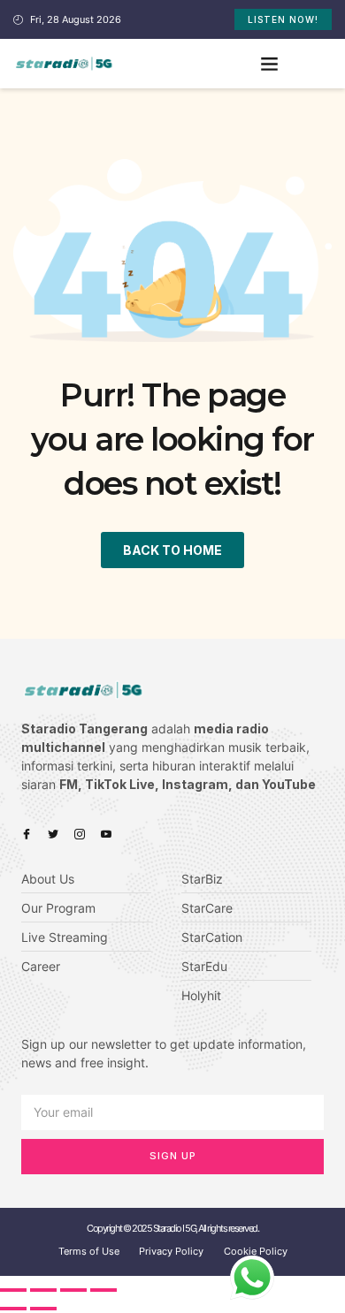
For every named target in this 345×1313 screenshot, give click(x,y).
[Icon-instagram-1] (79, 834)
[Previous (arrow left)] (13, 1308)
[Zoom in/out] (103, 1290)
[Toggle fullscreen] (73, 1290)
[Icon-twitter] (53, 834)
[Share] (43, 1290)
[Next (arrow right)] (43, 1308)
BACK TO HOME (172, 550)
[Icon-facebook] (26, 834)
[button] (270, 63)
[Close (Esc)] (13, 1290)
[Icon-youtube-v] (106, 834)
